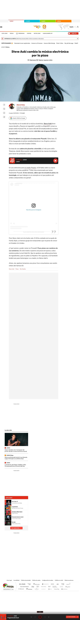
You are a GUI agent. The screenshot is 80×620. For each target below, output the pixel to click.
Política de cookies (36, 580)
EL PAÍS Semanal (55, 586)
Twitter (4, 108)
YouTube (37, 563)
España (71, 27)
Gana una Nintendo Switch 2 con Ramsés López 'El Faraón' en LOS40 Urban (16, 457)
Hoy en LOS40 (37, 33)
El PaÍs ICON (43, 589)
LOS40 (11, 21)
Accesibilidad (16, 580)
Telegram (4, 117)
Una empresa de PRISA (8, 585)
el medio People (30, 168)
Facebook (4, 104)
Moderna (29, 589)
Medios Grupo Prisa (8, 589)
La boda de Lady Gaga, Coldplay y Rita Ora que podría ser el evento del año (15, 465)
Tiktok (33, 563)
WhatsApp (4, 112)
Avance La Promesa (36, 43)
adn (62, 584)
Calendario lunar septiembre (22, 43)
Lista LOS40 (4, 33)
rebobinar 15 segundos (35, 617)
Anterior (31, 617)
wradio (37, 586)
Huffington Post (24, 586)
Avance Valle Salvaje (49, 43)
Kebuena (66, 586)
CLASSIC (28, 21)
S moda (50, 589)
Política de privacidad (26, 580)
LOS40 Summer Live (47, 33)
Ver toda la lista (15, 528)
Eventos (29, 33)
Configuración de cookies (47, 580)
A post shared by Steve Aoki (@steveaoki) (33, 232)
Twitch (46, 563)
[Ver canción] (8, 502)
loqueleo (56, 589)
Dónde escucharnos (69, 580)
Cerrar (77, 38)
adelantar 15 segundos (45, 617)
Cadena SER (52, 584)
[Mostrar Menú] (2, 26)
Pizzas (17, 269)
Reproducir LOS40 (55, 161)
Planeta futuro (61, 586)
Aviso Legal (9, 580)
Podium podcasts (36, 589)
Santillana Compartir (45, 584)
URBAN (59, 21)
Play (40, 617)
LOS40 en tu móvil (59, 580)
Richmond (21, 589)
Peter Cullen (59, 43)
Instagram (30, 563)
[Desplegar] (40, 611)
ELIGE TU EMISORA (71, 616)
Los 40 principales (30, 584)
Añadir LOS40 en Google (19, 118)
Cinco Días (43, 586)
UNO (33, 586)
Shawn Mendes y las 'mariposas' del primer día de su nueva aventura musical (16, 450)
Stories (49, 563)
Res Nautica (23, 269)
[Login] (77, 26)
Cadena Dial (49, 586)
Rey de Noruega (69, 43)
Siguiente (49, 617)
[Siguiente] (77, 43)
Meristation (64, 589)
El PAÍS (22, 584)
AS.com (57, 584)
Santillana (37, 584)
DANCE (43, 21)
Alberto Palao (21, 105)
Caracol (68, 584)
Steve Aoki (11, 269)
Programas (21, 33)
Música (12, 33)
